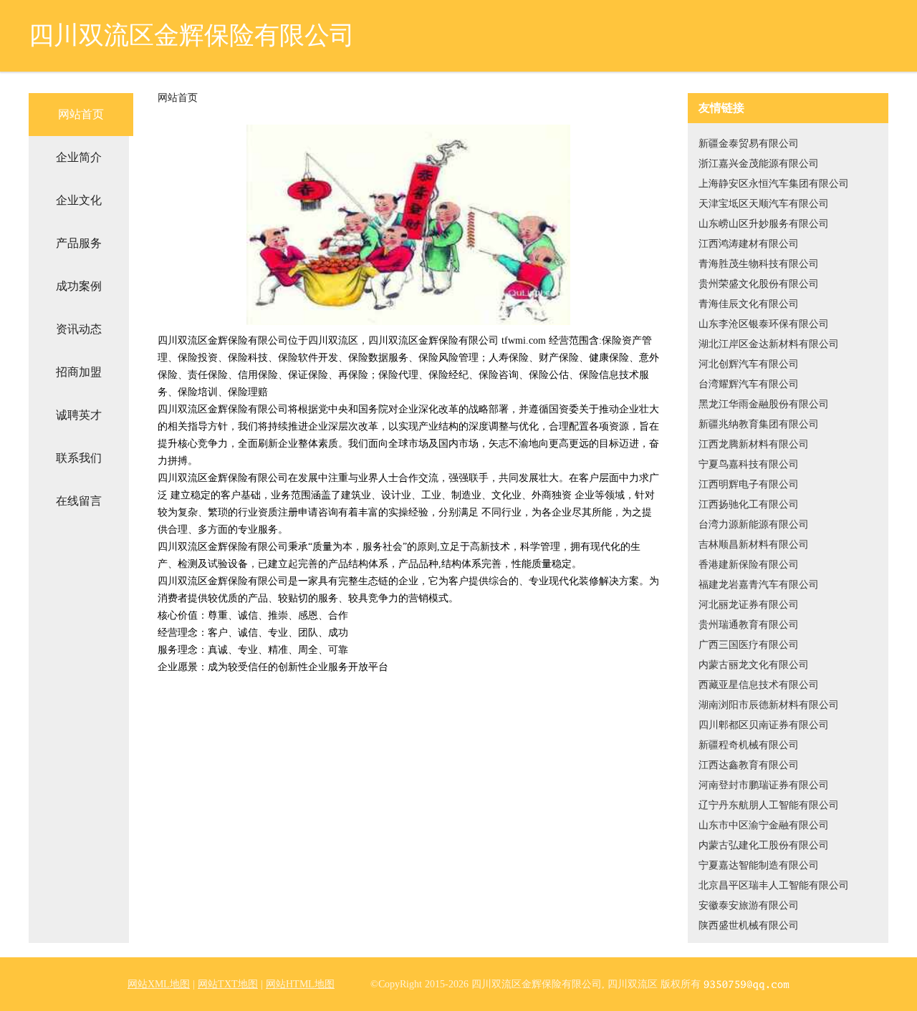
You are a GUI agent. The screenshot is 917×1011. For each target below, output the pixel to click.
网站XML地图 (159, 984)
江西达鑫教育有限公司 (748, 765)
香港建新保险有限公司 (748, 564)
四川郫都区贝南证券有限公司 (763, 725)
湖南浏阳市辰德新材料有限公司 (768, 705)
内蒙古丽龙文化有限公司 (753, 664)
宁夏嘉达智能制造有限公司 (758, 865)
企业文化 (79, 200)
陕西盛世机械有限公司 (748, 925)
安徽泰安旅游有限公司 (748, 905)
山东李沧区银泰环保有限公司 (763, 324)
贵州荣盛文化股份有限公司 (758, 284)
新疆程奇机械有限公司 (748, 745)
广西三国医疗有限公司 (748, 644)
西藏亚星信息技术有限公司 (758, 684)
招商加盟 (79, 372)
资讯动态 (79, 329)
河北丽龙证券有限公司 (748, 604)
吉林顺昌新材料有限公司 (753, 544)
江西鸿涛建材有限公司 (748, 243)
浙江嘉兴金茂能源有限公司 (758, 163)
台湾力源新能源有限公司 (753, 524)
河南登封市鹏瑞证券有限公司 (763, 785)
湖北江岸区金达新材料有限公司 (768, 344)
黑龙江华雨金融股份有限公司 (763, 404)
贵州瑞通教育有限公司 (748, 624)
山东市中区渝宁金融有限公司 (763, 825)
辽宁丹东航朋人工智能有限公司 (768, 805)
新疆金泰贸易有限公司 (748, 143)
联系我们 (79, 458)
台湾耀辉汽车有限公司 (748, 384)
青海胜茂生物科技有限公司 (758, 263)
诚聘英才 (79, 415)
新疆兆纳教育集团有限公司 (758, 424)
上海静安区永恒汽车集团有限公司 (773, 183)
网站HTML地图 (300, 984)
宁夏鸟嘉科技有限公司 (748, 464)
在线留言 (79, 501)
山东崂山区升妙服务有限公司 (763, 223)
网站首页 (81, 114)
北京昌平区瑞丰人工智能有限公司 (773, 885)
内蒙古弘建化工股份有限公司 (763, 845)
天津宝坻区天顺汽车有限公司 (763, 203)
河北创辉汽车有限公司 (748, 364)
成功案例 (79, 286)
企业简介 (79, 157)
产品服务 (79, 243)
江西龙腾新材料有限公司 (753, 444)
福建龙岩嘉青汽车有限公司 (758, 584)
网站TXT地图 (228, 984)
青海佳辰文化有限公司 (748, 304)
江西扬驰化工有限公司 (748, 504)
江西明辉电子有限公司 (748, 484)
